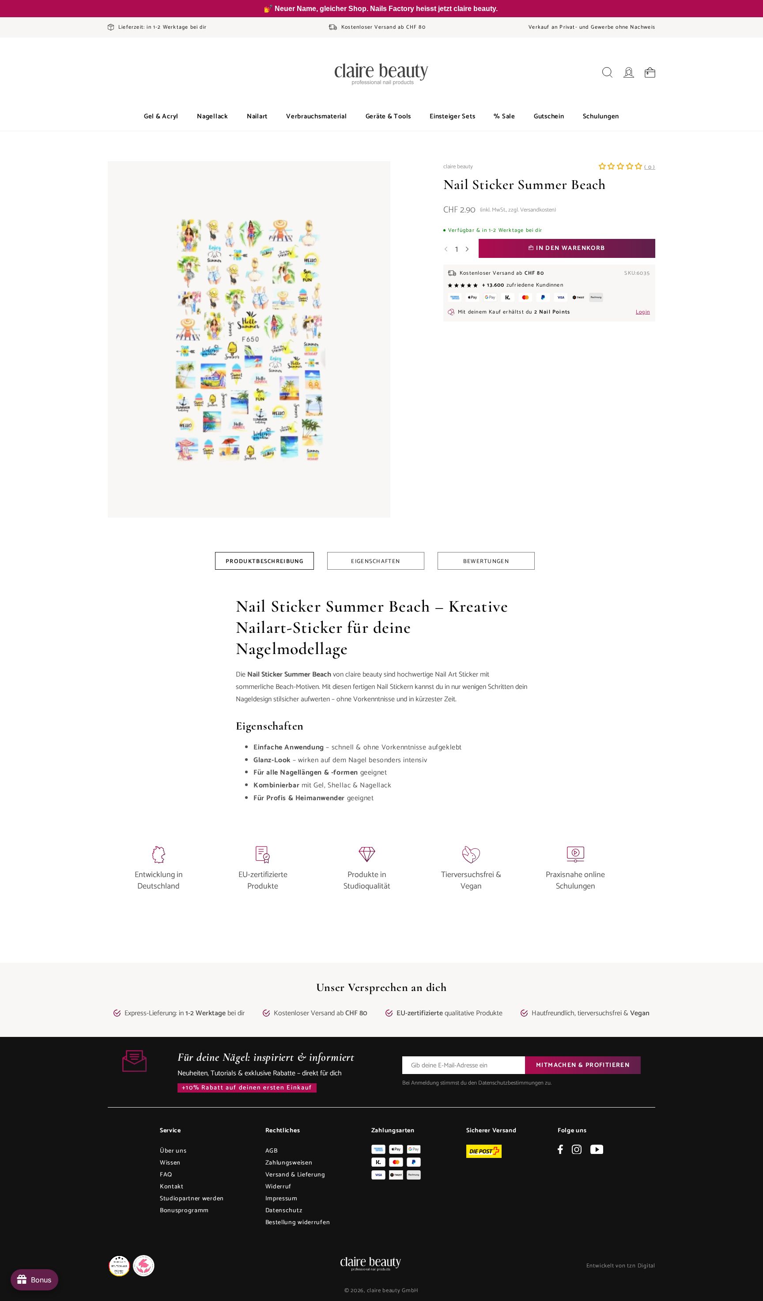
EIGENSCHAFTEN (375, 561)
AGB (271, 1151)
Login (643, 312)
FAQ (166, 1175)
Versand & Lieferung (295, 1175)
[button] (161, 116)
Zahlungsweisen (289, 1163)
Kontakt (172, 1187)
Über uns (173, 1151)
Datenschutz (283, 1211)
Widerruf (278, 1187)
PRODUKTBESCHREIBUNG (264, 561)
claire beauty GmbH (393, 1290)
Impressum (281, 1199)
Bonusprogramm (184, 1211)
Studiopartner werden (192, 1199)
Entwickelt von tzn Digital (620, 1266)
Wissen (170, 1163)
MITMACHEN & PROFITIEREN (583, 1065)
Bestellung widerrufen (297, 1223)
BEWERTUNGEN (486, 561)
